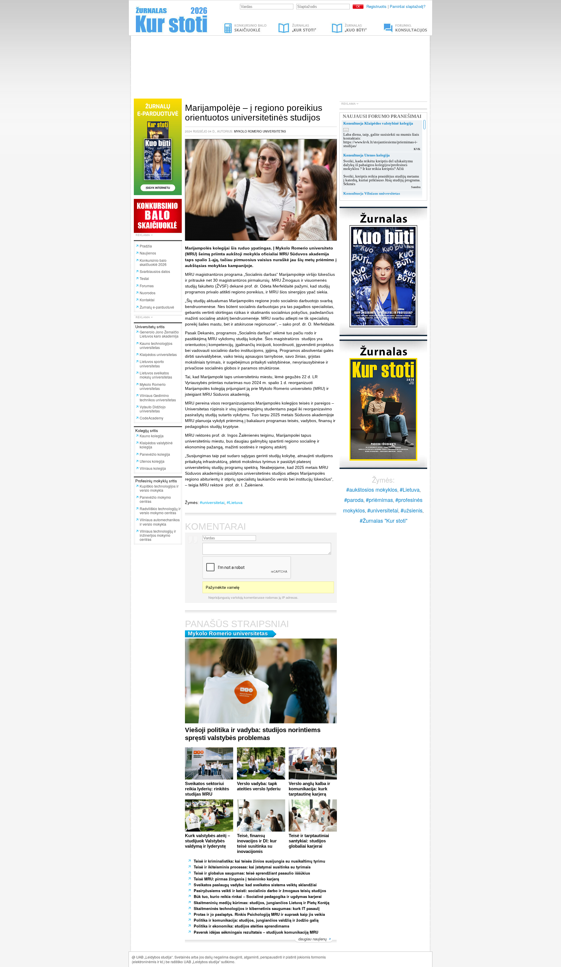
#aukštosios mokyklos (371, 489)
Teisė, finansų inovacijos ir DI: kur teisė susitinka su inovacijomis (257, 843)
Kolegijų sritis (146, 430)
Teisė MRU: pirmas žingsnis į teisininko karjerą (237, 879)
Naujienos (148, 252)
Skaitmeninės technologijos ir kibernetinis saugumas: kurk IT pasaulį (257, 908)
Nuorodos (147, 292)
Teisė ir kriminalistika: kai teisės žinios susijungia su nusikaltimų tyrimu (259, 861)
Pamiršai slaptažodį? (407, 6)
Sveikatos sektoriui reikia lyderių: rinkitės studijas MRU (207, 788)
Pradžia (146, 245)
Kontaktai (147, 299)
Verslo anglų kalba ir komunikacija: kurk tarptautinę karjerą (309, 788)
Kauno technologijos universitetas (156, 345)
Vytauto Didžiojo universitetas (153, 408)
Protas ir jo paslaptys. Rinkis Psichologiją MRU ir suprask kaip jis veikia (260, 914)
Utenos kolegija (152, 461)
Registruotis (376, 6)
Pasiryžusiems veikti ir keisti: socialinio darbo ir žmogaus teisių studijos (260, 890)
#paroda (353, 499)
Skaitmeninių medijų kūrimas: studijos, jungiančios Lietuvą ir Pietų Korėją (261, 902)
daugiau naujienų (312, 939)
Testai (144, 278)
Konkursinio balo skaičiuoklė (246, 24)
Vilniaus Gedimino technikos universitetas (158, 397)
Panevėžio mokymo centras (155, 499)
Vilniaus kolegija (153, 468)
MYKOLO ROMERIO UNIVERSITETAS (260, 131)
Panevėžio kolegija (155, 454)
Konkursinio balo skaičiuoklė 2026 (153, 262)
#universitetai (212, 502)
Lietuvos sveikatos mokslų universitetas (156, 374)
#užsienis (412, 510)
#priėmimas (379, 499)
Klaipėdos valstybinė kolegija (156, 444)
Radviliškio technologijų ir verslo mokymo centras (160, 510)
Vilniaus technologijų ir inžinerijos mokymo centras (158, 535)
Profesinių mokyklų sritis (156, 481)
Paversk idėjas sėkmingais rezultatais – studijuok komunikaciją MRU (256, 932)
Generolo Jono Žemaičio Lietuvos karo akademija (159, 333)
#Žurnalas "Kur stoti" (383, 520)
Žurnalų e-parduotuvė (157, 306)
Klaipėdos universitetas (158, 354)
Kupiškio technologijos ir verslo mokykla (159, 488)
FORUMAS (387, 24)
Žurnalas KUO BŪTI (342, 24)
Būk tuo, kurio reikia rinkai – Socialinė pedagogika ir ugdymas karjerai (258, 896)
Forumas (147, 285)
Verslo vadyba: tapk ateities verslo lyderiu (258, 786)
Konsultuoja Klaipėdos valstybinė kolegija (378, 123)
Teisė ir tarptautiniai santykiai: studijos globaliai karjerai (309, 841)
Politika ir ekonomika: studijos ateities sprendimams (241, 926)
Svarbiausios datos (155, 271)
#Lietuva (235, 502)
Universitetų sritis (150, 326)
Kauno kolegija (152, 435)
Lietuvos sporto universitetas (152, 363)
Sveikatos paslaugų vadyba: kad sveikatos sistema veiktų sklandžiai (255, 884)
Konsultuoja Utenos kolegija (366, 155)
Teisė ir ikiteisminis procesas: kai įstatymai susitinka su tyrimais (252, 867)
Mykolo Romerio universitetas (153, 386)
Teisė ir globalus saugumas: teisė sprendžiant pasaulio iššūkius (252, 873)
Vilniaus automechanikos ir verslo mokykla (160, 521)
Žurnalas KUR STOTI (291, 24)
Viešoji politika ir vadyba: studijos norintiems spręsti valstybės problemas (253, 733)
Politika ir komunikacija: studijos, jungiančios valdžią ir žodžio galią (257, 920)
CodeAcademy (151, 417)
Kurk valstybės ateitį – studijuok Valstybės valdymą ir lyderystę (207, 841)
